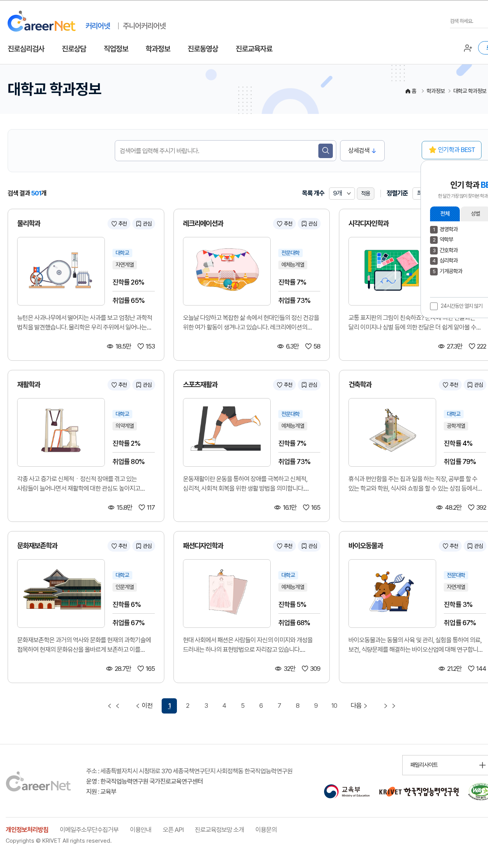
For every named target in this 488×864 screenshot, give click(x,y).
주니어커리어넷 (144, 25)
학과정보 (158, 48)
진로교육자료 (254, 48)
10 (334, 705)
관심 (147, 224)
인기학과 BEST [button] (456, 150)
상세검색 (358, 150)
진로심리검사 (26, 48)
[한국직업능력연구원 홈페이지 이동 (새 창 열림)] (419, 792)
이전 (147, 705)
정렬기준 (397, 193)
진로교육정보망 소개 (219, 830)
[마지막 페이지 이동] (390, 706)
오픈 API (173, 830)
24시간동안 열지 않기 (461, 306)
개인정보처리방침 (27, 830)
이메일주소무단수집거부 (89, 830)
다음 (356, 705)
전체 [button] (444, 213)
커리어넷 (97, 25)
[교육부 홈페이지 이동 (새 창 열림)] (347, 791)
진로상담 (74, 48)
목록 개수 (313, 193)
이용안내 (140, 830)
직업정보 (116, 48)
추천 (122, 224)
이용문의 (266, 830)
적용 (365, 193)
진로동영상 (203, 48)
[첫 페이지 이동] (114, 706)
